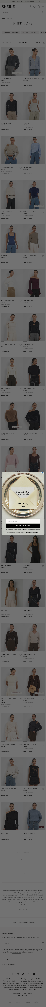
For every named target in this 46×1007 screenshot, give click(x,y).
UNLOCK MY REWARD (23, 525)
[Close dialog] (42, 473)
